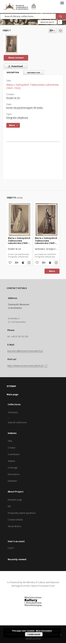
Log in (11, 547)
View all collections (17, 422)
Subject (11, 460)
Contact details (15, 519)
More (52, 271)
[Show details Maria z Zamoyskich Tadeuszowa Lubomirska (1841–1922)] (29, 262)
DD (9, 506)
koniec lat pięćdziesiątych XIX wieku (24, 107)
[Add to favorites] (60, 30)
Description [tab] (13, 72)
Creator (12, 447)
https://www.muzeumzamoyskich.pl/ (25, 365)
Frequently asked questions (22, 512)
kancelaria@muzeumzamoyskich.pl (25, 351)
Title (10, 441)
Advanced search (47, 22)
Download (17, 66)
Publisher (12, 480)
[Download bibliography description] (16, 262)
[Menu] (62, 3)
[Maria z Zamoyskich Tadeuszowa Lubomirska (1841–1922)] (11, 44)
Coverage (13, 467)
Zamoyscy (13, 412)
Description (14, 474)
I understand (33, 634)
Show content (16, 57)
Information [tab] (33, 72)
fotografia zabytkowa (17, 117)
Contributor (14, 454)
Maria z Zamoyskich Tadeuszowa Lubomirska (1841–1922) (19, 240)
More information (44, 630)
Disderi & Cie (13, 97)
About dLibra (14, 526)
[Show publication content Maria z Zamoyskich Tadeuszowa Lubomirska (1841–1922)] (23, 262)
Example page (15, 499)
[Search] (61, 16)
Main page (12, 394)
